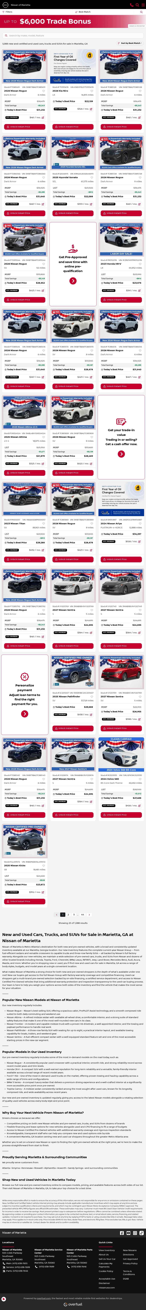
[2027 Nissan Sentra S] (73, 585)
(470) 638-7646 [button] (78, 1266)
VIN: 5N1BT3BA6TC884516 (130, 347)
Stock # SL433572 (12, 862)
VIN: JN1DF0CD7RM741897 (130, 520)
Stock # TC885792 (12, 606)
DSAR (126, 1279)
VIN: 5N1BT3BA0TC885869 (82, 520)
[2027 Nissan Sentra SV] (121, 672)
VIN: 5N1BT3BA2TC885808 (82, 433)
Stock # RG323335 (109, 775)
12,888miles (135, 527)
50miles (40, 268)
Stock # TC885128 (108, 87)
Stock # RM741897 (108, 520)
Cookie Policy (106, 1271)
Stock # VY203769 (60, 606)
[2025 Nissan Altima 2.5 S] (25, 412)
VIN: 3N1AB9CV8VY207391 (130, 693)
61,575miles (87, 181)
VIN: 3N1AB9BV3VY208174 (82, 775)
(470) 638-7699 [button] (46, 1266)
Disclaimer (104, 1283)
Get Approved (130, 1259)
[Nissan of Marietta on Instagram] (134, 1233)
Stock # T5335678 (60, 87)
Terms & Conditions (129, 1273)
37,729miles (87, 700)
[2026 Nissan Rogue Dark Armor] (25, 66)
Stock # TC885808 (60, 433)
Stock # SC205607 (60, 693)
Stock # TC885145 (12, 775)
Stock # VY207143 (108, 606)
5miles (90, 614)
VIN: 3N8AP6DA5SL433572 (33, 862)
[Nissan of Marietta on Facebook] (120, 1233)
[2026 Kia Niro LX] (73, 66)
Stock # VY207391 (108, 693)
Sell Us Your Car (107, 1259)
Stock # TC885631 (12, 87)
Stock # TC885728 (109, 174)
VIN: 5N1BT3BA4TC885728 (130, 174)
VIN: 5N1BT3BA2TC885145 (33, 775)
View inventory (107, 1250)
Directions (128, 1254)
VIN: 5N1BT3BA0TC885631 (33, 87)
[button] (132, 5)
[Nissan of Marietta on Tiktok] (140, 1233)
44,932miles (135, 268)
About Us (104, 1254)
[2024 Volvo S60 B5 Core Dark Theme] (121, 754)
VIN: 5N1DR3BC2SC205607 (82, 693)
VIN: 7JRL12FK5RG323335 (130, 775)
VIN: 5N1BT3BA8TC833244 (33, 260)
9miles (138, 181)
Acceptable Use (107, 1279)
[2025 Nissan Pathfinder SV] (73, 672)
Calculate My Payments (105, 1265)
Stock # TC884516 (108, 347)
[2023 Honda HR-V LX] (121, 239)
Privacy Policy (130, 1263)
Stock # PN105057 (12, 520)
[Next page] (89, 914)
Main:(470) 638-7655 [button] (17, 1263)
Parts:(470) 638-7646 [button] (17, 1271)
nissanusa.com (107, 1287)
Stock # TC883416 (12, 347)
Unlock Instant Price (20, 127)
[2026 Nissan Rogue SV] (25, 239)
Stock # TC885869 (60, 520)
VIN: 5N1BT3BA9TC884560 (33, 174)
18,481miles (39, 869)
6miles (41, 95)
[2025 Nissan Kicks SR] (25, 841)
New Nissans (130, 1250)
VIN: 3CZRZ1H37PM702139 (130, 260)
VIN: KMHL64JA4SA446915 (82, 174)
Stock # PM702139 (109, 260)
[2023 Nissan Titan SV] (25, 499)
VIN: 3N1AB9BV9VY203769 (82, 606)
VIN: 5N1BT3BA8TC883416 (33, 347)
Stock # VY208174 (60, 775)
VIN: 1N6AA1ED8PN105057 (34, 520)
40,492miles (135, 783)
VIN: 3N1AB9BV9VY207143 (130, 606)
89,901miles (39, 527)
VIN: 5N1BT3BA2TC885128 (130, 87)
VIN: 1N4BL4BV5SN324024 (33, 433)
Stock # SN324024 (12, 433)
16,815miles (87, 95)
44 (82, 914)
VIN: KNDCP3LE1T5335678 (82, 87)
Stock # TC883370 (60, 347)
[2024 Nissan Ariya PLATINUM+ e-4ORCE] (121, 499)
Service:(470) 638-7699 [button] (18, 1267)
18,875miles (39, 441)
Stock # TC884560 (12, 174)
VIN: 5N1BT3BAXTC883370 (82, 347)
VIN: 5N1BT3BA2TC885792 (33, 606)
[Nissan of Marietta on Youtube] (127, 1233)
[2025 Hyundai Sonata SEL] (73, 153)
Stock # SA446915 (60, 174)
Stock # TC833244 (12, 260)
